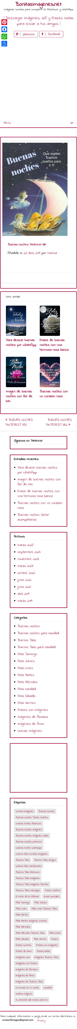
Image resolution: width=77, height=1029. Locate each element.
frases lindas (43, 951)
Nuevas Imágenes (30, 731)
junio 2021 (24, 587)
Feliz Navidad (27, 689)
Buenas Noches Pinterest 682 (59, 422)
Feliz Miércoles (28, 682)
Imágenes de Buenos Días (29, 982)
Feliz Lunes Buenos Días (44, 909)
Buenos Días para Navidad (37, 647)
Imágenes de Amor (31, 724)
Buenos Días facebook (28, 872)
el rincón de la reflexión (27, 896)
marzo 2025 (26, 545)
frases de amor (24, 951)
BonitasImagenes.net (38, 4)
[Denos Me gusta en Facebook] (51, 36)
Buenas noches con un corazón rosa (54, 394)
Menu (7, 123)
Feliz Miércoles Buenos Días (30, 933)
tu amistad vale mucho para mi (31, 1000)
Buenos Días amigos (45, 860)
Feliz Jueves (26, 661)
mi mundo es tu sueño (27, 988)
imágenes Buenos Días (46, 957)
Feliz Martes (26, 675)
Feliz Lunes (25, 668)
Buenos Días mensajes (28, 890)
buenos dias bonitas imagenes (31, 854)
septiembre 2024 (29, 552)
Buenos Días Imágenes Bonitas (32, 884)
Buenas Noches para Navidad (38, 633)
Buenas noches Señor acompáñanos (33, 517)
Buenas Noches (29, 626)
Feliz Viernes (27, 703)
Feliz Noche (55, 933)
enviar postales (51, 896)
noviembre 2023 (28, 559)
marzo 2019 (25, 601)
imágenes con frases (26, 963)
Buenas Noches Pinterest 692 (19, 422)
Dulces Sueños (52, 890)
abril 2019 (23, 594)
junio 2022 (24, 580)
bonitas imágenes (25, 811)
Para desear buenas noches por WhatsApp (21, 342)
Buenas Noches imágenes (29, 830)
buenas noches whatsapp (29, 848)
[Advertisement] (38, 78)
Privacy (41, 1020)
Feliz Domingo (27, 654)
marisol (52, 253)
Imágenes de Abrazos (33, 717)
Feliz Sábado (26, 696)
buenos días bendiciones (28, 866)
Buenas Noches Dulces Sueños (32, 817)
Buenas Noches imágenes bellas (32, 836)
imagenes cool (23, 957)
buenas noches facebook (28, 823)
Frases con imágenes (33, 710)
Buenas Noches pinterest (29, 842)
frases (54, 939)
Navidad (48, 988)
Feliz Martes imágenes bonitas (31, 921)
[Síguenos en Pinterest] (26, 36)
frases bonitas (23, 945)
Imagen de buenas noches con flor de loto (19, 396)
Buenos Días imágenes (28, 878)
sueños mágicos (24, 994)
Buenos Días (27, 640)
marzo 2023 (25, 566)
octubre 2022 (26, 573)
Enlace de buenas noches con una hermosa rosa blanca (54, 345)
